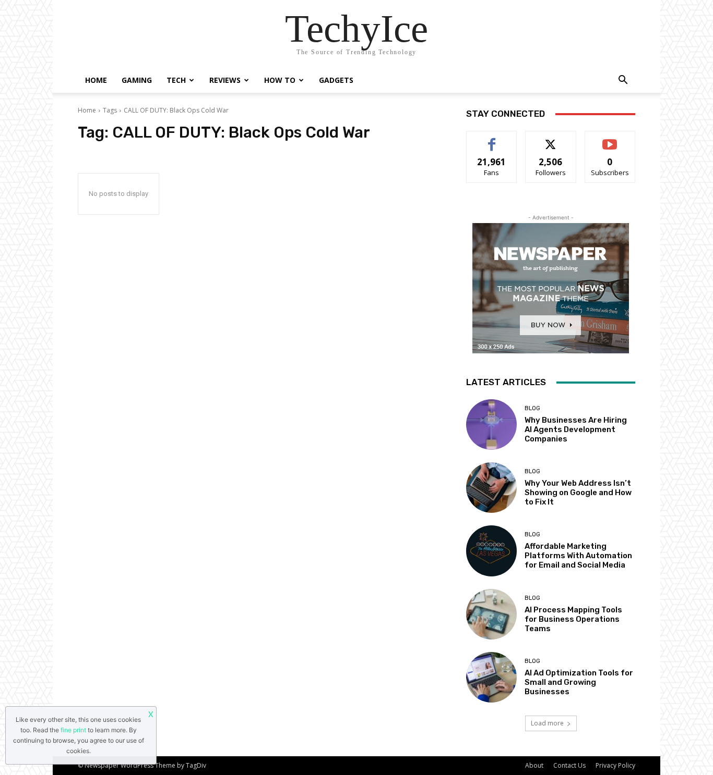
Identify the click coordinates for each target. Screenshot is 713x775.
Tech (176, 80)
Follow (551, 139)
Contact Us (569, 765)
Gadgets (336, 80)
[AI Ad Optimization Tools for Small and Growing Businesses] (491, 677)
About (534, 765)
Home (96, 80)
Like (492, 139)
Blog (532, 408)
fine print (73, 730)
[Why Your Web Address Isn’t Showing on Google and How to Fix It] (491, 487)
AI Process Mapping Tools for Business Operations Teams (573, 619)
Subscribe (610, 139)
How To (279, 80)
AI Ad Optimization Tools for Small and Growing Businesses (579, 682)
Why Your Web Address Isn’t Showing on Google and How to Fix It (578, 492)
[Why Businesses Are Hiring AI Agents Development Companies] (491, 424)
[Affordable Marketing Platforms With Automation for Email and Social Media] (491, 550)
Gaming (137, 80)
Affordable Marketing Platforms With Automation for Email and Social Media (578, 556)
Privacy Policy (615, 765)
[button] (622, 81)
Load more (547, 723)
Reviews (225, 80)
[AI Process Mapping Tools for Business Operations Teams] (491, 614)
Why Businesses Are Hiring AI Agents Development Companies (576, 429)
